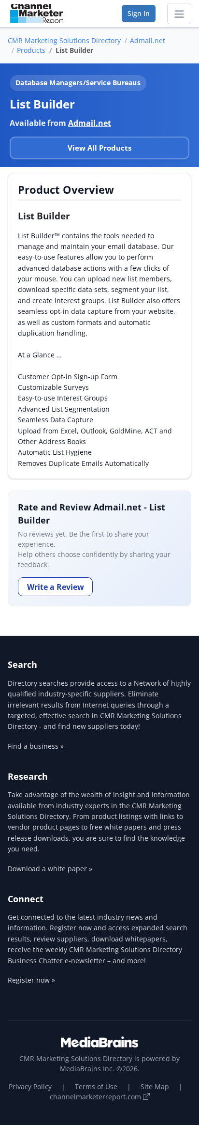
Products (31, 50)
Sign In (139, 13)
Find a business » (36, 746)
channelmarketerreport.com (96, 1096)
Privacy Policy (30, 1086)
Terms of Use (96, 1086)
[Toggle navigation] (179, 13)
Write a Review (55, 587)
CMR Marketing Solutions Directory (64, 40)
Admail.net (147, 40)
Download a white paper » (50, 868)
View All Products (99, 148)
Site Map (155, 1086)
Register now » (31, 980)
